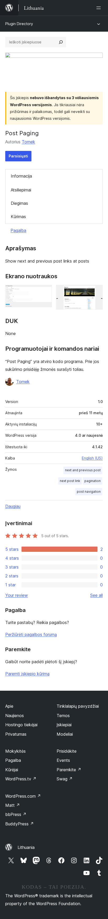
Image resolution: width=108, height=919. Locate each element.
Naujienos (14, 715)
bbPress (15, 814)
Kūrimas (18, 216)
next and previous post (83, 470)
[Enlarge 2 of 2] (95, 291)
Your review (16, 595)
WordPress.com (23, 796)
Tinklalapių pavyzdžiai (78, 706)
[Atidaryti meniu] (99, 8)
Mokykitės (15, 751)
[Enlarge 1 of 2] (44, 291)
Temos (63, 715)
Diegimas (19, 203)
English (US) (92, 458)
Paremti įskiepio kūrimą (27, 673)
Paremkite (69, 769)
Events (63, 760)
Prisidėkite (67, 751)
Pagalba (18, 230)
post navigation (89, 491)
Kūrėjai (11, 769)
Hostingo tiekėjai (21, 724)
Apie (9, 706)
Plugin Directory (19, 23)
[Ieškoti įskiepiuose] (61, 42)
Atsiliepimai (21, 189)
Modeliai (65, 734)
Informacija (21, 176)
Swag (65, 778)
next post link (70, 481)
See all (96, 595)
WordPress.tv (20, 778)
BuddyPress (19, 823)
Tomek (28, 141)
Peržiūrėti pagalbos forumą (31, 634)
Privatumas (15, 734)
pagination (92, 481)
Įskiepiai (64, 724)
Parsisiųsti (18, 156)
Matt (12, 805)
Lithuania (26, 847)
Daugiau (12, 506)
